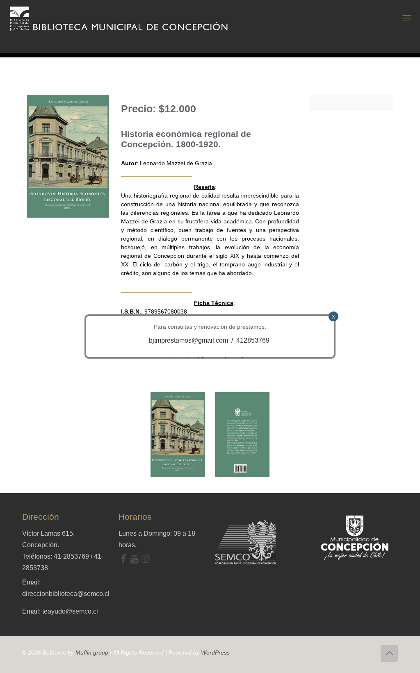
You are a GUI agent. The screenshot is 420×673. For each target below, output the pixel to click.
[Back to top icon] (389, 653)
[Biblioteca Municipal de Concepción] (119, 18)
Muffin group (91, 652)
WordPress (215, 652)
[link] (178, 434)
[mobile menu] (407, 18)
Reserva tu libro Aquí (25, 650)
